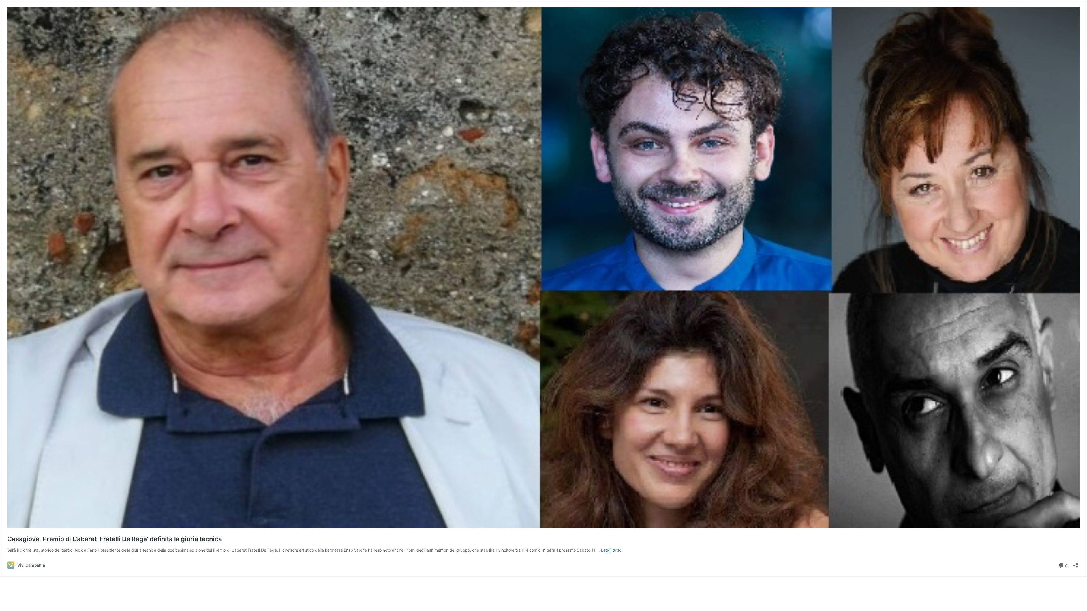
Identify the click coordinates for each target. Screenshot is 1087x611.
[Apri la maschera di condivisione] (1076, 563)
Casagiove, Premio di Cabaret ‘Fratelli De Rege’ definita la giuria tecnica (114, 539)
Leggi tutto (611, 550)
